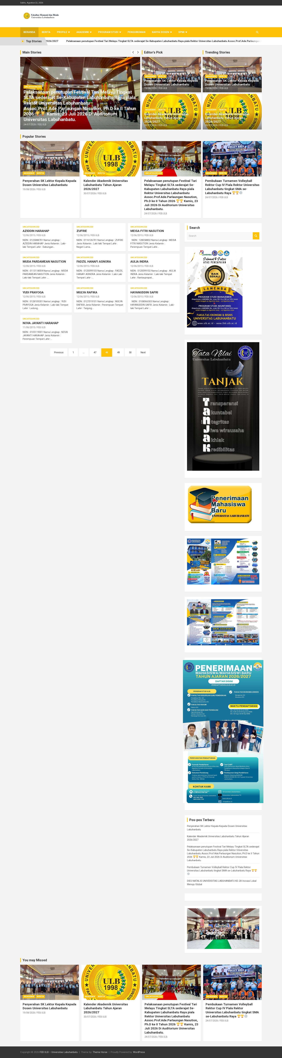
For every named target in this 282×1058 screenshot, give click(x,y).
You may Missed (35, 960)
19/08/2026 (150, 88)
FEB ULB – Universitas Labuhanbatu (59, 1052)
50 (130, 352)
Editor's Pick (153, 52)
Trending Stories (217, 52)
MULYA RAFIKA (87, 292)
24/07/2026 (30, 124)
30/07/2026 (150, 125)
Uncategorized (153, 173)
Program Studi (108, 32)
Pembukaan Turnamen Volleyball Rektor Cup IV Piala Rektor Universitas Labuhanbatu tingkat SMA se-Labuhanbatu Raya (78, 114)
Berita (46, 32)
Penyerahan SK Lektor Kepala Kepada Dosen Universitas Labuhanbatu (171, 82)
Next (143, 352)
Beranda (29, 32)
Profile (62, 32)
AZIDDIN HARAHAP (36, 231)
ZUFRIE (82, 231)
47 (95, 352)
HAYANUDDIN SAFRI (144, 292)
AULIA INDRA (139, 261)
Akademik (82, 32)
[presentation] (133, 52)
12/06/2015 (29, 235)
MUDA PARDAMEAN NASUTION (44, 261)
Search (256, 236)
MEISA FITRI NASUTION (147, 231)
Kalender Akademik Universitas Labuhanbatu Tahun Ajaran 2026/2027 (166, 117)
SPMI (181, 32)
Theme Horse (100, 1052)
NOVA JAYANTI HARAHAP (41, 323)
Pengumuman (136, 32)
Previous (58, 352)
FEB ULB (42, 124)
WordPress (139, 1052)
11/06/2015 (29, 327)
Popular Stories (34, 136)
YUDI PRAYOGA (33, 292)
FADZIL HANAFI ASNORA (94, 261)
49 (118, 352)
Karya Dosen (160, 32)
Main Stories (32, 52)
